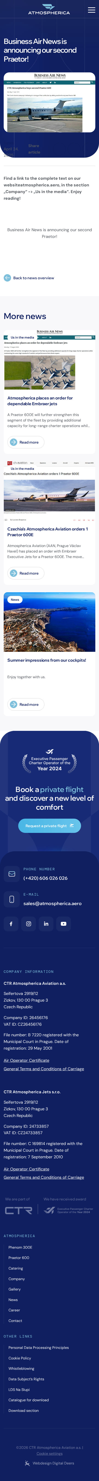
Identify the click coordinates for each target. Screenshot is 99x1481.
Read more (29, 442)
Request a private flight (46, 825)
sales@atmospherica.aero (52, 903)
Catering (16, 1268)
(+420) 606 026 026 (45, 878)
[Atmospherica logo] (49, 10)
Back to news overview (33, 278)
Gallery (15, 1289)
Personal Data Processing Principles (39, 1347)
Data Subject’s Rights (26, 1379)
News (9, 142)
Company (17, 1278)
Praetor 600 (19, 1257)
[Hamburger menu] (91, 10)
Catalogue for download (29, 1400)
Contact (15, 1320)
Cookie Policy (20, 1358)
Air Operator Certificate (26, 1060)
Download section (24, 1410)
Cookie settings (50, 1454)
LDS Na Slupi (19, 1389)
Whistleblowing (21, 1368)
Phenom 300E (20, 1247)
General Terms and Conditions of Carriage (44, 1069)
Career (14, 1310)
